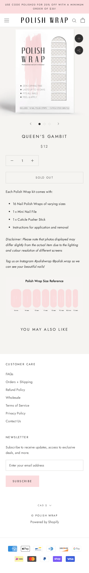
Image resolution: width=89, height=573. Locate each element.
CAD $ (42, 505)
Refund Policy (15, 389)
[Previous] (30, 124)
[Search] (74, 20)
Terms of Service (17, 405)
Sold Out (44, 177)
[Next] (58, 124)
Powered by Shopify (44, 522)
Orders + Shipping (19, 381)
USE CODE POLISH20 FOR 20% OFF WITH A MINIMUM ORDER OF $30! (44, 6)
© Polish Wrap (44, 515)
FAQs (9, 374)
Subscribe (22, 481)
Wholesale (13, 397)
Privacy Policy (15, 413)
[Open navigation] (6, 20)
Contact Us (13, 421)
